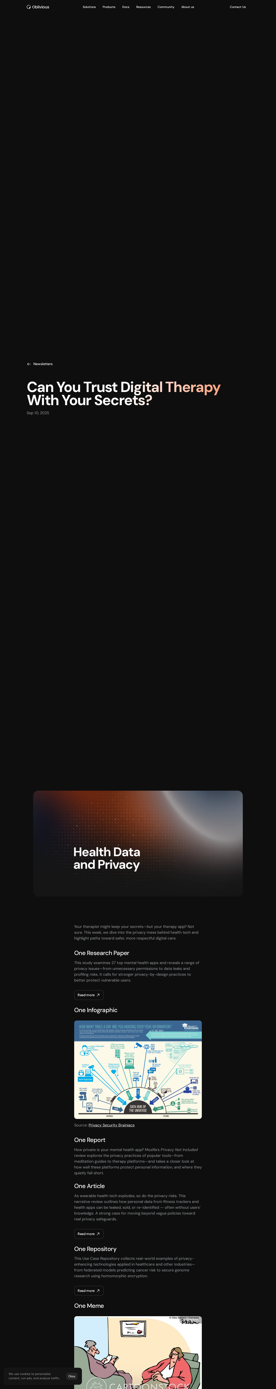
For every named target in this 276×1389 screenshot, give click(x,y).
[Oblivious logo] (38, 7)
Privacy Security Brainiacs (112, 1125)
